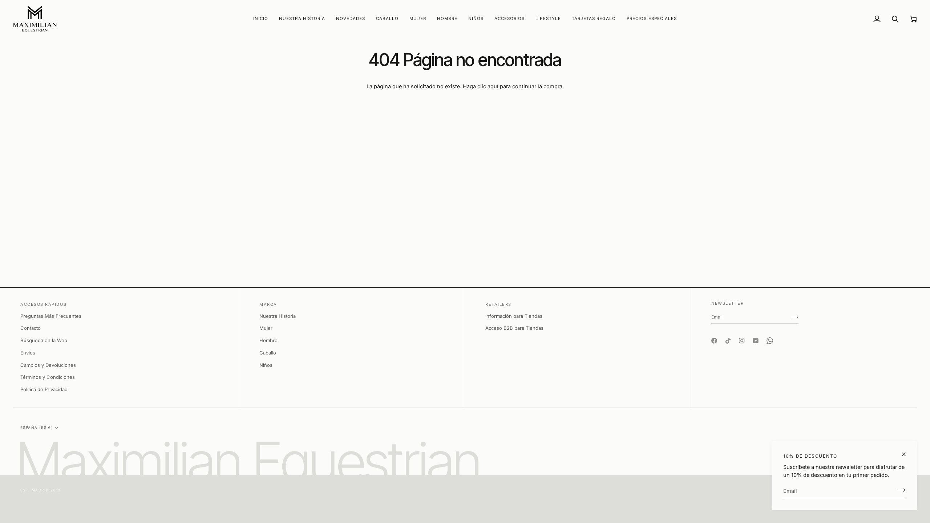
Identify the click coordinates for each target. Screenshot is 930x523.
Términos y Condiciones (47, 377)
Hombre (268, 340)
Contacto (30, 328)
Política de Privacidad (44, 389)
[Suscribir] (899, 490)
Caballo (267, 353)
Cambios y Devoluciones (48, 365)
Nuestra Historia (277, 316)
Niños (265, 365)
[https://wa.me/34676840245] (770, 334)
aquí (493, 86)
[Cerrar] (907, 454)
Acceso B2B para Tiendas (514, 328)
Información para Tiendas (513, 316)
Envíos (27, 353)
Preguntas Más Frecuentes (50, 316)
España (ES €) (36, 427)
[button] (351, 18)
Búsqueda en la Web (43, 340)
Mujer (265, 328)
